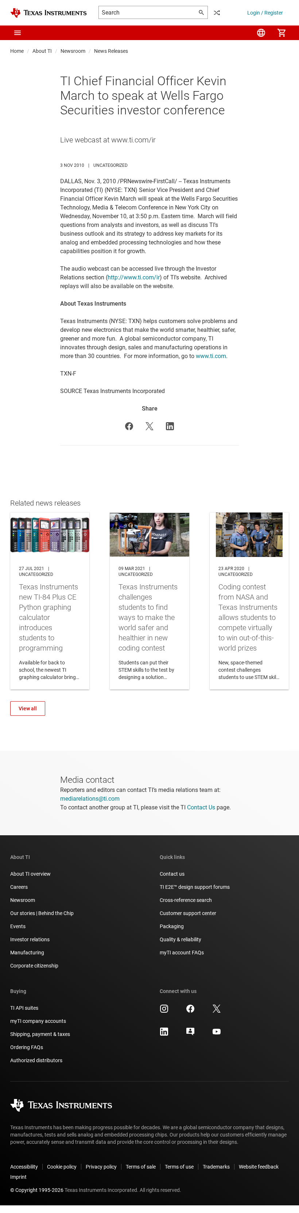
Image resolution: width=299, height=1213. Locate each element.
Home (17, 51)
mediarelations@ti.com (90, 798)
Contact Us (201, 807)
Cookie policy (62, 1167)
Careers (19, 887)
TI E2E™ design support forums (195, 887)
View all (28, 708)
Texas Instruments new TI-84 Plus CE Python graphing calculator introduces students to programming (49, 601)
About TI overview (30, 874)
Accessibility (24, 1167)
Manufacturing (27, 952)
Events (18, 926)
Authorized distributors (36, 1060)
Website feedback (259, 1167)
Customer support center (188, 913)
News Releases (111, 51)
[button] (17, 32)
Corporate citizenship (34, 966)
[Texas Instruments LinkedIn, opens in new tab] (164, 1034)
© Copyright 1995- (36, 1190)
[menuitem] (261, 32)
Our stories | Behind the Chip (42, 913)
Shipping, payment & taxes (40, 1034)
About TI (42, 51)
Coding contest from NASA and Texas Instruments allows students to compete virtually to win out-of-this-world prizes (249, 601)
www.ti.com (211, 356)
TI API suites (24, 1008)
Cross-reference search (186, 900)
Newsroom (73, 51)
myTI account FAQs (182, 952)
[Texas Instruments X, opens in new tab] (216, 1011)
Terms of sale (141, 1167)
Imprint (18, 1177)
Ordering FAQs (26, 1047)
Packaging (172, 926)
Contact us (172, 874)
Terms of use (179, 1167)
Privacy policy (101, 1167)
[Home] (48, 13)
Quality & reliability (180, 939)
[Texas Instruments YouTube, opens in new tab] (216, 1034)
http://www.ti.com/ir (134, 277)
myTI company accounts (38, 1021)
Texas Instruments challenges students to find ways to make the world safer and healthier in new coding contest (149, 601)
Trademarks (216, 1167)
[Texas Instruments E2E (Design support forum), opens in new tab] (190, 1034)
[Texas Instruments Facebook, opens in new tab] (190, 1011)
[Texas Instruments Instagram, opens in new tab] (164, 1011)
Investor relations (30, 939)
